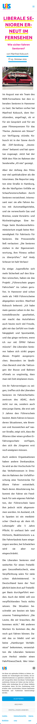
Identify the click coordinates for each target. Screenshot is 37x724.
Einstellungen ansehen (18, 710)
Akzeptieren (18, 699)
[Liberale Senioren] (6, 6)
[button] (34, 668)
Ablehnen (18, 704)
